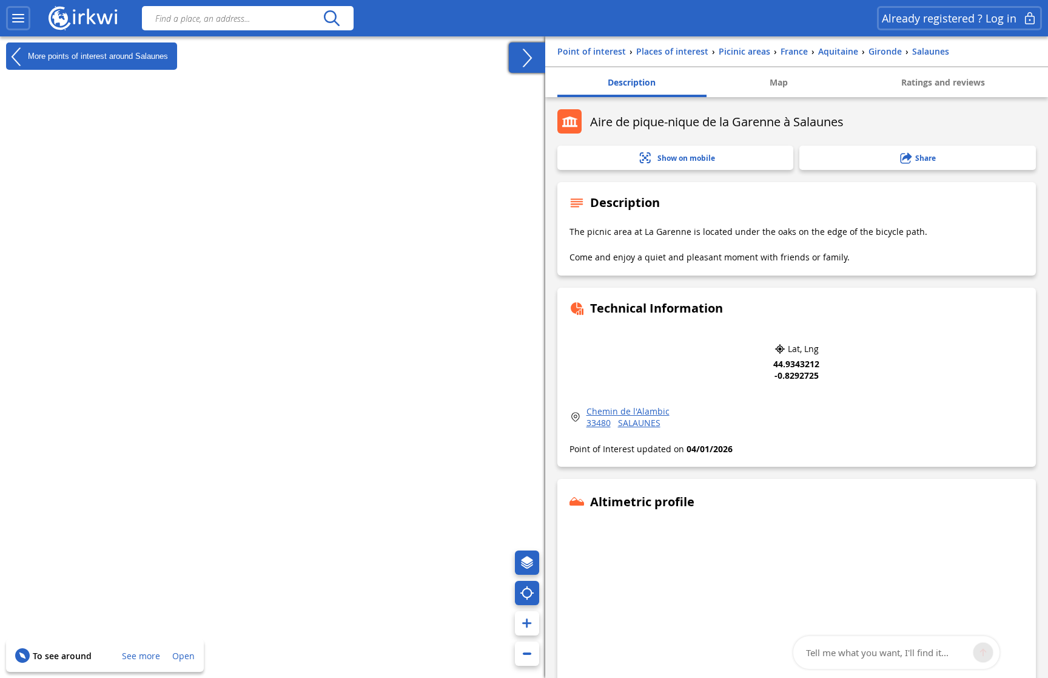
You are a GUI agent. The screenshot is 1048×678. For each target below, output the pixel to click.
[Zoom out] (527, 654)
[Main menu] (18, 18)
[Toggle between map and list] (527, 57)
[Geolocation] (527, 593)
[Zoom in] (527, 623)
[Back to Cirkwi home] (83, 18)
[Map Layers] (527, 563)
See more (141, 656)
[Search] (331, 18)
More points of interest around (96, 55)
